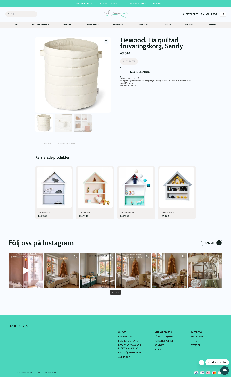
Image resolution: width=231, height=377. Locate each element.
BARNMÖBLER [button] (92, 25)
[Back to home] (116, 14)
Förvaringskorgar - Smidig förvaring (155, 80)
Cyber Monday (135, 80)
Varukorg (211, 14)
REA (16, 25)
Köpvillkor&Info (164, 336)
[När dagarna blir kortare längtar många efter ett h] (133, 270)
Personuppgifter (164, 341)
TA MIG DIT (208, 243)
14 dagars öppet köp (138, 3)
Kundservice (157, 3)
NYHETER (212, 25)
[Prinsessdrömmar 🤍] (26, 270)
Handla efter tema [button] (39, 25)
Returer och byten (128, 341)
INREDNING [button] (189, 25)
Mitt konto (192, 14)
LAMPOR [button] (142, 25)
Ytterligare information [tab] (66, 143)
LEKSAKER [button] (67, 25)
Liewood (132, 86)
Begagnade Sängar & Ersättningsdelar (129, 346)
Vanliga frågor (163, 332)
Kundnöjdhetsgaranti (130, 352)
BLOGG (158, 349)
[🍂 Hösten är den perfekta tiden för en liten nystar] (169, 270)
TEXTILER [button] (165, 25)
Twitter (195, 345)
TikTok (194, 341)
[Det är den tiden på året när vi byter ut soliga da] (97, 270)
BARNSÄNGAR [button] (118, 25)
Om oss (122, 332)
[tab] (36, 142)
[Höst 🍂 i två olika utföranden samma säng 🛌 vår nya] (61, 270)
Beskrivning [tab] (46, 143)
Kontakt (159, 345)
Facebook (196, 332)
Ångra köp (124, 357)
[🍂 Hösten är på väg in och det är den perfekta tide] (205, 270)
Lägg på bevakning (140, 72)
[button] (106, 41)
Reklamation (125, 336)
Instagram (197, 336)
